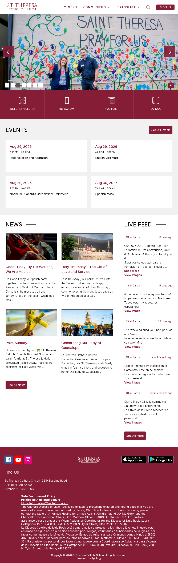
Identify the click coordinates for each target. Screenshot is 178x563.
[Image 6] (35, 85)
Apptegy (97, 558)
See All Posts (135, 435)
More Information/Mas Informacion (44, 503)
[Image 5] (29, 85)
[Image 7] (40, 85)
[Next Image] (169, 52)
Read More (131, 271)
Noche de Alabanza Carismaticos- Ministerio (40, 194)
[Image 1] (7, 85)
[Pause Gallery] (171, 85)
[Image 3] (18, 85)
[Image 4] (24, 85)
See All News (16, 385)
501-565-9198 (25, 489)
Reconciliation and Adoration (30, 157)
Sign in (165, 7)
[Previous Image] (8, 52)
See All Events (160, 130)
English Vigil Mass (107, 157)
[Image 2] (13, 85)
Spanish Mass (105, 194)
